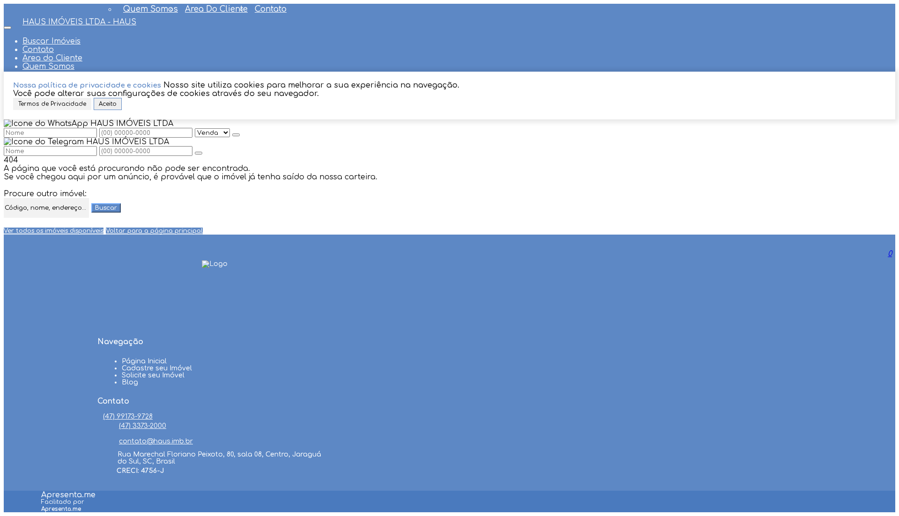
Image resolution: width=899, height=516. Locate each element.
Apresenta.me (68, 495)
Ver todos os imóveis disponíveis (53, 231)
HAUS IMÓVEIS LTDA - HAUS (79, 22)
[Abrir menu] (7, 25)
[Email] (215, 324)
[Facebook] (215, 288)
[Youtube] (215, 306)
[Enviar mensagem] (236, 134)
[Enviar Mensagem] (198, 153)
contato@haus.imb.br (156, 441)
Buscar (106, 208)
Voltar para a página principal (154, 231)
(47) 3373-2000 (142, 425)
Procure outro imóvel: (45, 194)
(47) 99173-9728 (128, 416)
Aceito (108, 104)
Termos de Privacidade (52, 104)
